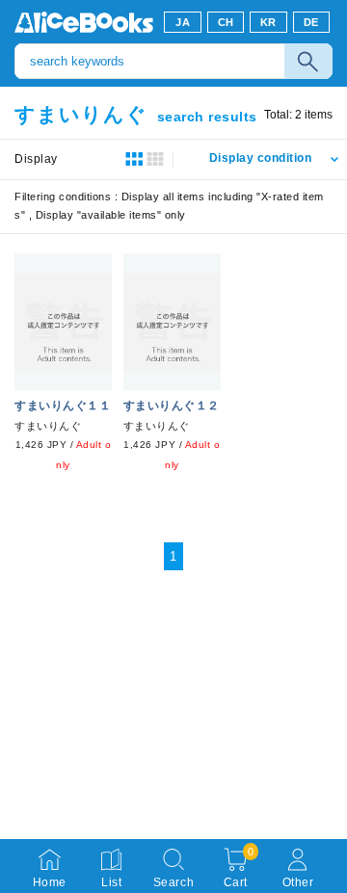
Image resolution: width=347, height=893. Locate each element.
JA (182, 22)
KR (268, 22)
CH (226, 22)
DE (311, 22)
